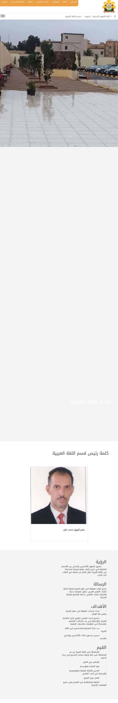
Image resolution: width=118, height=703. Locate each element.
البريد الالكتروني (42, 1)
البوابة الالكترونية (17, 1)
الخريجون (74, 1)
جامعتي (4, 1)
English (30, 1)
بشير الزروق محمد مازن (74, 529)
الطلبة (64, 1)
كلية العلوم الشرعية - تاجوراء (97, 16)
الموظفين (55, 1)
